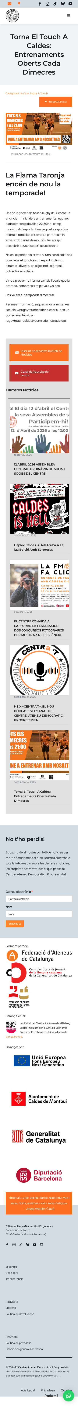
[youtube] (70, 4)
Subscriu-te (15, 923)
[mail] (41, 1244)
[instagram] (47, 4)
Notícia (24, 93)
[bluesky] (63, 4)
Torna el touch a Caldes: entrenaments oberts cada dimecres (35, 796)
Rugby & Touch (39, 93)
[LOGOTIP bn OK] (12, 11)
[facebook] (40, 4)
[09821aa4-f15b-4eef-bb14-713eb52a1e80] (39, 114)
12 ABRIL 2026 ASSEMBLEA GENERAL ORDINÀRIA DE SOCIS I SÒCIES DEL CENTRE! (39, 469)
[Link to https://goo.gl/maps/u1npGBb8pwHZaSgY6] (21, 4)
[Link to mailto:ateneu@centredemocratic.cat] (10, 4)
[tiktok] (55, 4)
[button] (68, 1395)
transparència (14, 1036)
